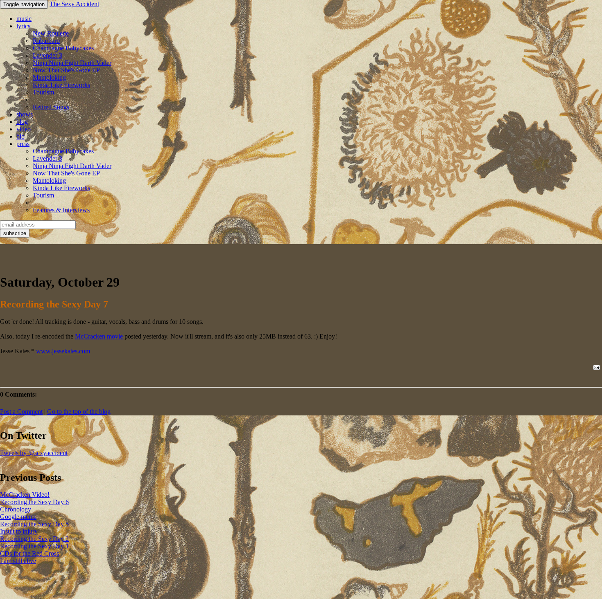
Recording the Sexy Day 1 (34, 546)
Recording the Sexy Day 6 (34, 501)
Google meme (18, 516)
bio (20, 136)
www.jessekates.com (63, 351)
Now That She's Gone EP (66, 70)
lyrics (23, 25)
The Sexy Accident (74, 3)
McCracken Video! (25, 494)
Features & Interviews (61, 209)
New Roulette (51, 33)
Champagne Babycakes (63, 48)
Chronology (15, 509)
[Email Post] (595, 367)
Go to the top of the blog (79, 411)
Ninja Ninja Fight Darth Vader (72, 62)
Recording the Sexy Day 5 (34, 523)
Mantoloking (49, 77)
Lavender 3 (47, 55)
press (22, 143)
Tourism (43, 92)
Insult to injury (19, 531)
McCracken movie (99, 336)
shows (24, 114)
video (23, 129)
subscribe (14, 233)
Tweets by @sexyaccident (34, 452)
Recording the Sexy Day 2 (34, 538)
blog (22, 121)
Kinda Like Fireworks (61, 84)
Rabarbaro (46, 40)
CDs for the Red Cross (29, 553)
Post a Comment (21, 411)
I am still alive (18, 560)
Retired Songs (51, 106)
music (24, 18)
